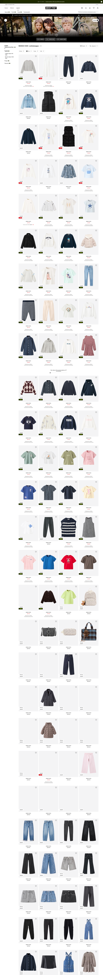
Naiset (6, 8)
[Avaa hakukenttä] (79, 12)
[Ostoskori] (98, 8)
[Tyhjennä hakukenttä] (97, 12)
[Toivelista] (94, 8)
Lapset (18, 8)
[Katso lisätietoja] (28, 87)
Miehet (12, 8)
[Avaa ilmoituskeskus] (90, 8)
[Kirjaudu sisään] (86, 8)
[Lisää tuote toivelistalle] (36, 56)
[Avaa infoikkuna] (101, 1)
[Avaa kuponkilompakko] (82, 8)
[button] (83, 46)
